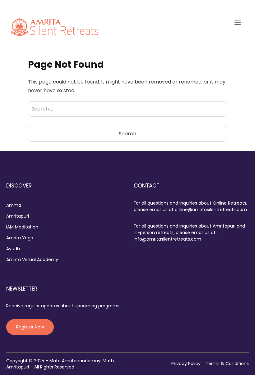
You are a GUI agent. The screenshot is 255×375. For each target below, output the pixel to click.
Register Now (30, 327)
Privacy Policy (186, 363)
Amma (13, 205)
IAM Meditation (22, 227)
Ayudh (13, 249)
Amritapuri (17, 216)
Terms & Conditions (227, 363)
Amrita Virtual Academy (32, 259)
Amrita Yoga (19, 238)
